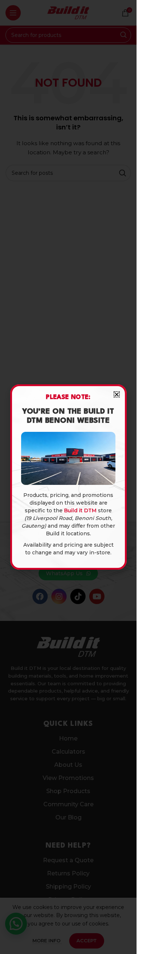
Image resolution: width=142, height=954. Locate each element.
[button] (116, 394)
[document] (68, 477)
